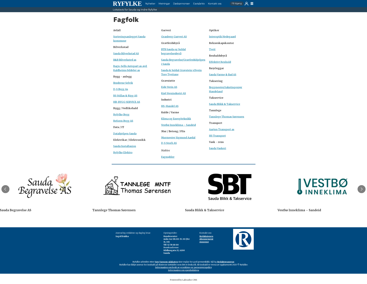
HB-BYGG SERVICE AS (126, 102)
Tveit (212, 49)
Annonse (204, 242)
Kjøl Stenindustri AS (173, 93)
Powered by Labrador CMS (183, 280)
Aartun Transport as (221, 129)
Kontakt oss (214, 3)
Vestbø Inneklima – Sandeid (178, 125)
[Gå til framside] (127, 3)
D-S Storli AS (169, 143)
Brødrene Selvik (123, 82)
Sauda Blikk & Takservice (224, 104)
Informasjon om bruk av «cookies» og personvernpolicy (183, 267)
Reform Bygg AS (123, 120)
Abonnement (206, 239)
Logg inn (246, 3)
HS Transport (217, 135)
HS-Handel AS (169, 106)
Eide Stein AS (169, 87)
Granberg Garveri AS (174, 36)
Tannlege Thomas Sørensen (226, 116)
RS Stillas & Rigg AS (125, 95)
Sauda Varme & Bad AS (222, 74)
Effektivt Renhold (220, 62)
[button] (5, 189)
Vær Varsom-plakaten (166, 262)
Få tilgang (237, 3)
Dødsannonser (181, 3)
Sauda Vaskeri (217, 148)
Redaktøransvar (225, 262)
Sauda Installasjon (124, 146)
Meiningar (164, 3)
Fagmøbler (167, 157)
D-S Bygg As (120, 89)
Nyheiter (150, 3)
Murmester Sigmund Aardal (178, 137)
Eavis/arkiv (199, 3)
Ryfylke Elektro (122, 152)
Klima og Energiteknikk (176, 118)
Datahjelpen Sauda (124, 133)
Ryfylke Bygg (121, 114)
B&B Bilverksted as (124, 59)
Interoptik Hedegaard (222, 36)
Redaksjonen (206, 236)
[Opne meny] (252, 3)
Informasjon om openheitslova (183, 270)
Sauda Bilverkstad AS (126, 53)
